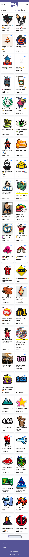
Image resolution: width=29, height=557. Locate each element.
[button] (2, 4)
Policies (3, 547)
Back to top (15, 554)
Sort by (24, 10)
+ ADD (10, 15)
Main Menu (4, 544)
